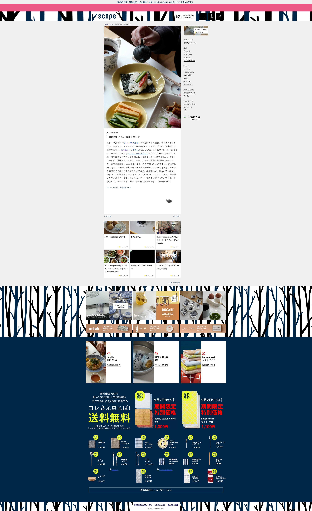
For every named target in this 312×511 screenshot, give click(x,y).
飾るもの (187, 57)
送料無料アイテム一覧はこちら (156, 490)
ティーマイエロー (132, 143)
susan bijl (187, 81)
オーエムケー (189, 90)
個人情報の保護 (173, 505)
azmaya (187, 69)
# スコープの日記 (112, 187)
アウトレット (189, 40)
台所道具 (187, 51)
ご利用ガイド (189, 101)
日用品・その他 (189, 60)
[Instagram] (186, 118)
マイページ (188, 107)
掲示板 (186, 96)
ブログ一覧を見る (175, 282)
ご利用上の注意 (160, 505)
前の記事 (176, 216)
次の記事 (108, 216)
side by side (188, 84)
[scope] (106, 16)
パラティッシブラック (138, 153)
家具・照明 (188, 54)
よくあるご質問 (189, 104)
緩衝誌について (189, 93)
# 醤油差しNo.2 (125, 187)
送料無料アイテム (190, 43)
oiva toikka (188, 75)
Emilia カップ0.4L (130, 150)
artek (186, 78)
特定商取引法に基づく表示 (143, 505)
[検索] (185, 110)
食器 (185, 48)
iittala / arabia (189, 72)
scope (186, 66)
